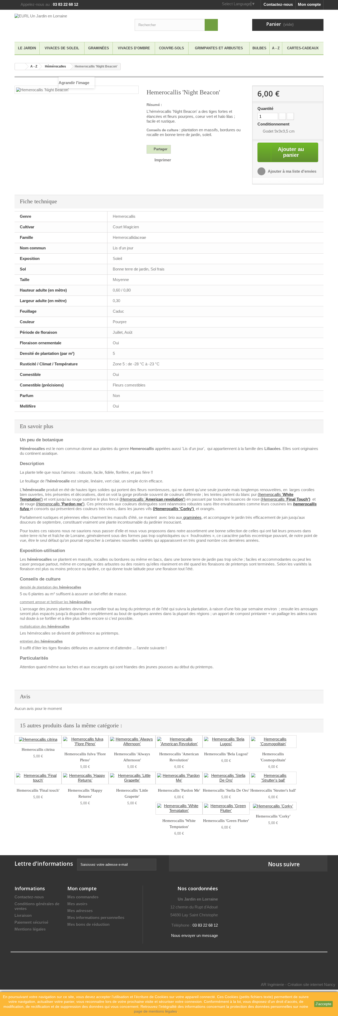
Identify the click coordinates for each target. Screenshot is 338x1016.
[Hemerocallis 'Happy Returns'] (85, 778)
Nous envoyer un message (194, 935)
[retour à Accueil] (20, 66)
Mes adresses (80, 910)
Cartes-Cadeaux (303, 48)
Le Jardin (27, 48)
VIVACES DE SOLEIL (62, 48)
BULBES (259, 48)
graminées (191, 517)
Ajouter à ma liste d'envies (291, 171)
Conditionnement (273, 124)
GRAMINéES (98, 48)
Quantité (265, 108)
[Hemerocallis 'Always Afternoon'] (132, 741)
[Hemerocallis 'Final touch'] (38, 778)
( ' (285, 499)
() (60, 504)
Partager (160, 149)
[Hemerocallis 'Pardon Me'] (179, 778)
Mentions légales (30, 929)
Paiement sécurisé (31, 922)
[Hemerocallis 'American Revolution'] (179, 741)
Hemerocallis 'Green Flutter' (226, 821)
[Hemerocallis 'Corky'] (273, 806)
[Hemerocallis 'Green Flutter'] (226, 808)
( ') (152, 499)
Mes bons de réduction (88, 924)
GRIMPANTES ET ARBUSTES (219, 48)
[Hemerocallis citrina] (38, 739)
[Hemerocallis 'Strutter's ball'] (273, 778)
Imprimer (162, 160)
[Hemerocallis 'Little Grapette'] (132, 778)
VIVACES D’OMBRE (134, 48)
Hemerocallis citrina (38, 749)
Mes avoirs (77, 904)
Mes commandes (82, 897)
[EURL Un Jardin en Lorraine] (63, 24)
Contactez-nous (278, 4)
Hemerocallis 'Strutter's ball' (273, 790)
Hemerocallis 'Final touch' (38, 790)
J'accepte (323, 1004)
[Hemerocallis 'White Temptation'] (179, 808)
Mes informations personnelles (95, 917)
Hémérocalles (55, 66)
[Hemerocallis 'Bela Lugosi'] (226, 741)
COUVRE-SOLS (171, 48)
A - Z (276, 48)
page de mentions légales (155, 1011)
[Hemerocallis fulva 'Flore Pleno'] (85, 741)
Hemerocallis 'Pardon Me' (179, 790)
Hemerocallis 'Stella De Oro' (226, 790)
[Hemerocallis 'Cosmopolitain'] (273, 741)
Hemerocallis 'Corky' (273, 816)
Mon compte (309, 4)
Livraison (23, 915)
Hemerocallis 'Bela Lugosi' (226, 754)
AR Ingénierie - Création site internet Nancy (298, 984)
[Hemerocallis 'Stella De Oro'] (226, 778)
